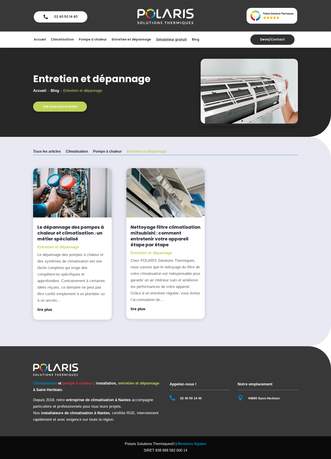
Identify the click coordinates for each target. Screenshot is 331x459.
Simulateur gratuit (171, 40)
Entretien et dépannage (131, 40)
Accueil (40, 40)
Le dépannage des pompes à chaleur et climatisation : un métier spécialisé (70, 233)
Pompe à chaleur (93, 40)
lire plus (44, 310)
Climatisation (62, 40)
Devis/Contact (272, 39)
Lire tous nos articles (60, 106)
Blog (195, 40)
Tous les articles (47, 151)
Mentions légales (191, 444)
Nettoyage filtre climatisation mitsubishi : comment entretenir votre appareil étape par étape (165, 236)
